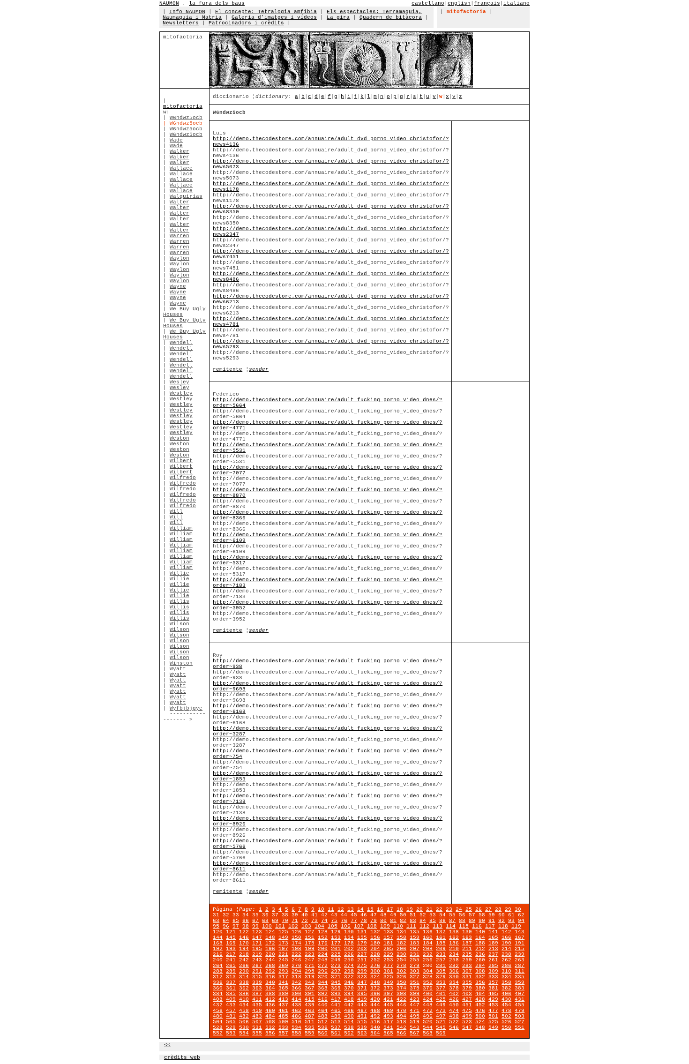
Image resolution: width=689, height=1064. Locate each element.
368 (323, 988)
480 (218, 1016)
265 (231, 965)
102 (293, 926)
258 (454, 960)
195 (257, 949)
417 (336, 999)
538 (349, 1027)
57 (472, 915)
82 (403, 920)
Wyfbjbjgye (186, 708)
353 (441, 982)
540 (375, 1027)
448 (428, 1005)
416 (323, 999)
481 (231, 1016)
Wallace (181, 168)
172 (270, 943)
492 (375, 1016)
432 (218, 1005)
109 (385, 926)
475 (467, 1010)
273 (336, 965)
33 (235, 915)
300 (375, 971)
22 (439, 909)
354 (454, 982)
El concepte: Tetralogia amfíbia (266, 12)
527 (519, 1022)
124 (270, 932)
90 (482, 920)
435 (257, 1005)
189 (493, 943)
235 (467, 954)
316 (270, 977)
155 (362, 937)
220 (270, 954)
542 (401, 1027)
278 (401, 965)
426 (454, 999)
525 (493, 1022)
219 (257, 954)
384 (218, 994)
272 (323, 965)
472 (428, 1010)
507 (257, 1022)
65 (235, 920)
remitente (227, 369)
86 (442, 920)
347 (362, 982)
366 (296, 988)
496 (428, 1016)
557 (283, 1033)
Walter (179, 202)
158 (401, 937)
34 (245, 915)
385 (231, 994)
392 (323, 994)
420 (375, 999)
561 (336, 1033)
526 (506, 1022)
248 (323, 960)
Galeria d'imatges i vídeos (274, 17)
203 (362, 949)
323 (362, 977)
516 (375, 1022)
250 (349, 960)
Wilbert (181, 461)
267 (257, 965)
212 (480, 949)
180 (375, 943)
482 (244, 1016)
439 (310, 1005)
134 (401, 932)
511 (310, 1022)
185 (441, 943)
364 (270, 988)
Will (176, 511)
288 (218, 971)
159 (414, 937)
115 (464, 926)
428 (480, 999)
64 (226, 920)
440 (323, 1005)
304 (428, 971)
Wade (176, 140)
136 (428, 932)
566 (401, 1033)
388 (270, 994)
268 (270, 965)
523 (467, 1022)
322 (349, 977)
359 (519, 982)
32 (226, 915)
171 (257, 943)
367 (310, 988)
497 (441, 1016)
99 (255, 926)
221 (283, 954)
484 (270, 1016)
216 (218, 954)
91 (491, 920)
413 (283, 999)
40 (304, 915)
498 (454, 1016)
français (487, 3)
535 (310, 1027)
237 (493, 954)
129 (336, 932)
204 (375, 949)
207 (414, 949)
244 (270, 960)
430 (506, 999)
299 (362, 971)
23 (449, 909)
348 (375, 982)
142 (506, 932)
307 (467, 971)
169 (231, 943)
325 (388, 977)
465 (336, 1010)
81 (393, 920)
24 (459, 909)
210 (454, 949)
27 (488, 909)
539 (362, 1027)
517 (388, 1022)
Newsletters (181, 23)
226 (349, 954)
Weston (179, 438)
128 (323, 932)
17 (390, 909)
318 (296, 977)
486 (296, 1016)
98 (245, 926)
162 (454, 937)
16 (380, 909)
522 (454, 1022)
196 (270, 949)
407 (519, 994)
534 (296, 1027)
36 (265, 915)
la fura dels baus (217, 3)
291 (257, 971)
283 (467, 965)
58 (482, 915)
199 (310, 949)
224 (323, 954)
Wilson (179, 624)
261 (493, 960)
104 (319, 926)
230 (401, 954)
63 (216, 920)
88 (462, 920)
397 (388, 994)
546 (454, 1027)
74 (324, 920)
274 (349, 965)
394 (349, 994)
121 (231, 932)
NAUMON (169, 3)
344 (323, 982)
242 (244, 960)
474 (454, 1010)
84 (422, 920)
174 (296, 943)
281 (441, 965)
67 (255, 920)
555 (257, 1033)
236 (480, 954)
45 (354, 915)
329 (441, 977)
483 (257, 1016)
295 (310, 971)
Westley (181, 393)
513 (336, 1022)
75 (334, 920)
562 (349, 1033)
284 (480, 965)
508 (270, 1022)
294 (296, 971)
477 (493, 1010)
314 (244, 977)
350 (401, 982)
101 (280, 926)
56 (462, 915)
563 (362, 1033)
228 (375, 954)
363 (257, 988)
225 (336, 954)
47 (373, 915)
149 (283, 937)
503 (519, 1016)
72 (304, 920)
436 (270, 1005)
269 (283, 965)
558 (296, 1033)
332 (480, 977)
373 (388, 988)
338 (244, 982)
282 (454, 965)
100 (267, 926)
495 (414, 1016)
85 (432, 920)
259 (467, 960)
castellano (428, 3)
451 (467, 1005)
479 (519, 1010)
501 (493, 1016)
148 (270, 937)
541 (388, 1027)
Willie (179, 573)
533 (283, 1027)
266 (244, 965)
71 (295, 920)
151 (310, 937)
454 (506, 1005)
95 (216, 926)
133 (388, 932)
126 (296, 932)
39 (295, 915)
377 (441, 988)
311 (519, 971)
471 (414, 1010)
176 (323, 943)
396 (375, 994)
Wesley (179, 382)
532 (270, 1027)
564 (375, 1033)
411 (257, 999)
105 (332, 926)
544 (428, 1027)
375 (414, 988)
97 (235, 926)
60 (501, 915)
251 (362, 960)
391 (310, 994)
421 (388, 999)
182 (401, 943)
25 (468, 909)
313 (231, 977)
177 (336, 943)
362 (244, 988)
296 (323, 971)
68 (265, 920)
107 (359, 926)
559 (310, 1033)
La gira (338, 17)
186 (454, 943)
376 (428, 988)
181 (388, 943)
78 (363, 920)
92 (501, 920)
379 (467, 988)
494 (401, 1016)
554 (244, 1033)
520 (428, 1022)
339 (257, 982)
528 (218, 1027)
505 (231, 1022)
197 (283, 949)
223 (310, 954)
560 (323, 1033)
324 (375, 977)
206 (401, 949)
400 (428, 994)
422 (401, 999)
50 (403, 915)
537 (336, 1027)
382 (506, 988)
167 (519, 937)
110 (398, 926)
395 (362, 994)
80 (383, 920)
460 (270, 1010)
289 (231, 971)
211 (467, 949)
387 (257, 994)
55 (452, 915)
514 (349, 1022)
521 (441, 1022)
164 (480, 937)
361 (231, 988)
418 (349, 999)
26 (478, 909)
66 (245, 920)
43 (334, 915)
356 (480, 982)
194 (244, 949)
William (181, 528)
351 (414, 982)
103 (306, 926)
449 (441, 1005)
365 (283, 988)
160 (428, 937)
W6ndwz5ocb (186, 117)
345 (336, 982)
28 (498, 909)
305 (441, 971)
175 (310, 943)
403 (467, 994)
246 (296, 960)
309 (493, 971)
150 (296, 937)
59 (491, 915)
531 (257, 1027)
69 (275, 920)
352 (428, 982)
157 (388, 937)
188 (480, 943)
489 (336, 1016)
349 (388, 982)
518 (401, 1022)
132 (375, 932)
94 (521, 920)
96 (226, 926)
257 (441, 960)
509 (283, 1022)
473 (441, 1010)
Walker (179, 151)
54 (442, 915)
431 (519, 999)
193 (231, 949)
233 (441, 954)
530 (244, 1027)
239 (519, 954)
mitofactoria (182, 106)
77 (354, 920)
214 (506, 949)
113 (437, 926)
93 (511, 920)
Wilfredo (183, 477)
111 (411, 926)
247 (310, 960)
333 (493, 977)
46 (363, 915)
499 (467, 1016)
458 (244, 1010)
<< (167, 1045)
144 (218, 937)
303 (414, 971)
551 (519, 1027)
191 (519, 943)
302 (401, 971)
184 (428, 943)
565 (388, 1033)
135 (414, 932)
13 (350, 909)
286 (506, 965)
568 (428, 1033)
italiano (516, 3)
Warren (179, 236)
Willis (179, 601)
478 (506, 1010)
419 (362, 999)
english (459, 3)
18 (400, 909)
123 (257, 932)
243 (257, 960)
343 (310, 982)
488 (323, 1016)
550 (506, 1027)
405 (493, 994)
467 (362, 1010)
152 (323, 937)
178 (349, 943)
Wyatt (178, 669)
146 (244, 937)
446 (401, 1005)
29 (508, 909)
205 (388, 949)
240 (218, 960)
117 (490, 926)
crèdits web (182, 1057)
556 (270, 1033)
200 (323, 949)
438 (296, 1005)
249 (336, 960)
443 (362, 1005)
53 (432, 915)
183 (414, 943)
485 (283, 1016)
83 (413, 920)
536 (323, 1027)
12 (340, 909)
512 (323, 1022)
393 (336, 994)
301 (388, 971)
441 (336, 1005)
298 (349, 971)
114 (451, 926)
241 (231, 960)
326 (401, 977)
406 (506, 994)
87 (452, 920)
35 (255, 915)
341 (283, 982)
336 (218, 982)
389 (283, 994)
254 (401, 960)
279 (414, 965)
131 (362, 932)
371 (362, 988)
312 (218, 977)
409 (231, 999)
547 (467, 1027)
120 (218, 932)
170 (244, 943)
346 (349, 982)
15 (370, 909)
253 (388, 960)
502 (506, 1016)
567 (414, 1033)
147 (257, 937)
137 (441, 932)
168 (218, 943)
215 (519, 949)
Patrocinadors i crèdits (246, 23)
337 (231, 982)
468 (375, 1010)
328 (428, 977)
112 (424, 926)
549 (493, 1027)
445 (388, 1005)
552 (218, 1033)
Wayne (178, 286)
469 (388, 1010)
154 (349, 937)
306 (454, 971)
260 (480, 960)
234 (454, 954)
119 (516, 926)
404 (480, 994)
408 (218, 999)
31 (216, 915)
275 (362, 965)
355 (467, 982)
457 (231, 1010)
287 (519, 965)
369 (336, 988)
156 (375, 937)
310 (506, 971)
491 (362, 1016)
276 (375, 965)
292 (270, 971)
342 (296, 982)
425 (441, 999)
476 (480, 1010)
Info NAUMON (187, 12)
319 (310, 977)
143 (519, 932)
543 (414, 1027)
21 (429, 909)
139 (467, 932)
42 (324, 915)
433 (231, 1005)
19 (409, 909)
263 (519, 960)
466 (349, 1010)
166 (506, 937)
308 (480, 971)
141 (493, 932)
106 (346, 926)
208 (428, 949)
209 (441, 949)
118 (503, 926)
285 (493, 965)
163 (467, 937)
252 (375, 960)
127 (310, 932)
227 (362, 954)
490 (349, 1016)
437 (283, 1005)
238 (506, 954)
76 (344, 920)
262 (506, 960)
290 (244, 971)
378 (454, 988)
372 (375, 988)
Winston (181, 663)
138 (454, 932)
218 (244, 954)
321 (336, 977)
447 (414, 1005)
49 (393, 915)
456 (218, 1010)
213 (493, 949)
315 (257, 977)
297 (336, 971)
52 (422, 915)
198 (296, 949)
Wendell (181, 342)
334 (506, 977)
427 (467, 999)
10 (321, 909)
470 (401, 1010)
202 (349, 949)
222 (296, 954)
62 (521, 915)
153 (336, 937)
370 (349, 988)
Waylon (179, 258)
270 (296, 965)
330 (454, 977)
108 (372, 926)
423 (414, 999)
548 (480, 1027)
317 (283, 977)
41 (314, 915)
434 (244, 1005)
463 (310, 1010)
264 (218, 965)
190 (506, 943)
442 (349, 1005)
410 (244, 999)
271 (310, 965)
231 (414, 954)
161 (441, 937)
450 (454, 1005)
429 (493, 999)
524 (480, 1022)
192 (218, 949)
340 (270, 982)
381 (493, 988)
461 (283, 1010)
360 (218, 988)
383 (519, 988)
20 (419, 909)
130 (349, 932)
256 (428, 960)
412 (270, 999)
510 (296, 1022)
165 (493, 937)
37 (275, 915)
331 (467, 977)
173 (283, 943)
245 (283, 960)
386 (244, 994)
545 (441, 1027)
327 (414, 977)
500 (480, 1016)
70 (285, 920)
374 (401, 988)
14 (360, 909)
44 (344, 915)
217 (231, 954)
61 (511, 915)
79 (373, 920)
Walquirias (186, 196)
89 (472, 920)
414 (296, 999)
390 (296, 994)
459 (257, 1010)
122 (244, 932)
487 (310, 1016)
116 (477, 926)
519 (414, 1022)
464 (323, 1010)
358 (506, 982)
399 (414, 994)
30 (518, 909)
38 (285, 915)
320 (323, 977)
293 (283, 971)
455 (519, 1005)
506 (244, 1022)
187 (467, 943)
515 (362, 1022)
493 (388, 1016)
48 (383, 915)
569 (441, 1033)
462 (296, 1010)
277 (388, 965)
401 (441, 994)
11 (331, 909)
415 (310, 999)
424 (428, 999)
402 (454, 994)
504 (218, 1022)
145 (231, 937)
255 (414, 960)
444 (375, 1005)
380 (480, 988)
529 (231, 1027)
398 (401, 994)
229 (388, 954)
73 (314, 920)
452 (480, 1005)
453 (493, 1005)
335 (519, 977)
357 (493, 982)
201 (336, 949)
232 (428, 954)
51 (413, 915)
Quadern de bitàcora (390, 17)
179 (362, 943)
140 (480, 932)
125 (283, 932)
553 (231, 1033)
